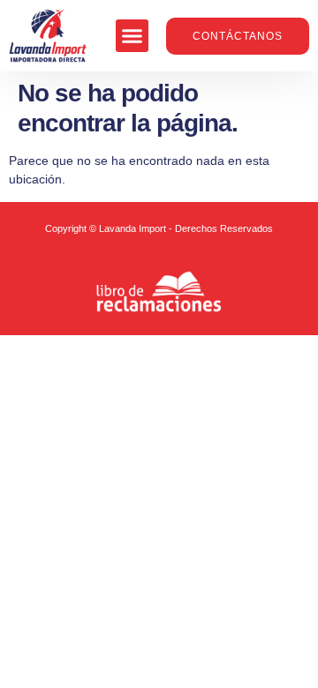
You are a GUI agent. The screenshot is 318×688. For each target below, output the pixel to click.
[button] (132, 36)
